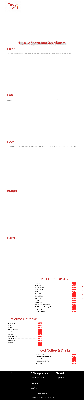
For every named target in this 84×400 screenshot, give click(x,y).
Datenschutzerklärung (42, 393)
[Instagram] (82, 298)
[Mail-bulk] (82, 286)
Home (66, 6)
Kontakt (76, 6)
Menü (70, 6)
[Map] (82, 290)
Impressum (42, 395)
